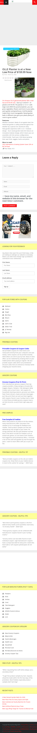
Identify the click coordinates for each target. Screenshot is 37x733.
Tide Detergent (10, 605)
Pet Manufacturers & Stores (14, 651)
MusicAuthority (15, 729)
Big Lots (7, 332)
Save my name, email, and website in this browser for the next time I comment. (17, 198)
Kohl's (7, 321)
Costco (7, 309)
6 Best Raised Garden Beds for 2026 (13, 697)
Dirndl (11, 731)
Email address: (7, 278)
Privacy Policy (25, 724)
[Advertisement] (18, 23)
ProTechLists (6, 729)
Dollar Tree (8, 327)
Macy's (7, 318)
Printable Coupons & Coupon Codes (15, 349)
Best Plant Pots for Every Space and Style (15, 699)
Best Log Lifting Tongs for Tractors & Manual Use (17, 709)
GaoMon (18, 727)
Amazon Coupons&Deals (11, 49)
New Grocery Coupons (12, 633)
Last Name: (6, 270)
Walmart (7, 306)
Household (8, 645)
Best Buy (8, 315)
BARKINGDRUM (24, 729)
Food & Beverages (10, 639)
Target (7, 312)
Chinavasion (25, 727)
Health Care (9, 642)
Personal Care (9, 648)
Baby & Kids (9, 636)
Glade (7, 614)
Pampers (8, 593)
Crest (6, 602)
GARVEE (13, 727)
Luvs (6, 617)
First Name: (6, 262)
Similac (7, 599)
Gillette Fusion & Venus (12, 611)
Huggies (7, 608)
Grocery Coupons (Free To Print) (14, 382)
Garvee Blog (18, 731)
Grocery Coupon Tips (11, 653)
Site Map (7, 727)
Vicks (6, 596)
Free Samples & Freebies (11, 419)
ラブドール (6, 731)
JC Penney (8, 329)
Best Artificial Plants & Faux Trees (13, 706)
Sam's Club (8, 324)
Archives (32, 724)
